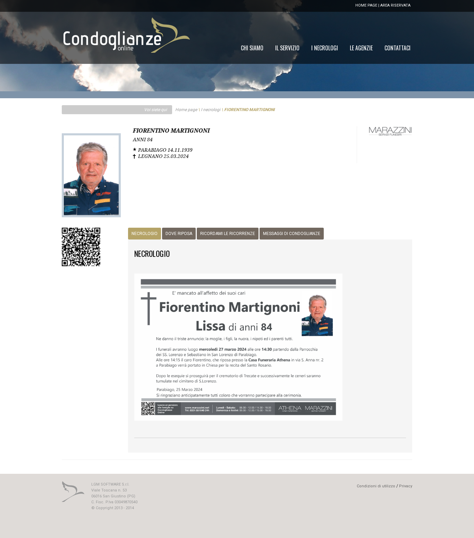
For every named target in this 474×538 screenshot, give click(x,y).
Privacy (405, 486)
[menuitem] (397, 48)
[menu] (325, 48)
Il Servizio (287, 48)
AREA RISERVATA (395, 5)
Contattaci (397, 48)
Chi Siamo (252, 48)
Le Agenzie (361, 48)
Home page (186, 109)
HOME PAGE (366, 5)
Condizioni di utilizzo (376, 486)
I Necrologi (324, 48)
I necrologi (210, 109)
